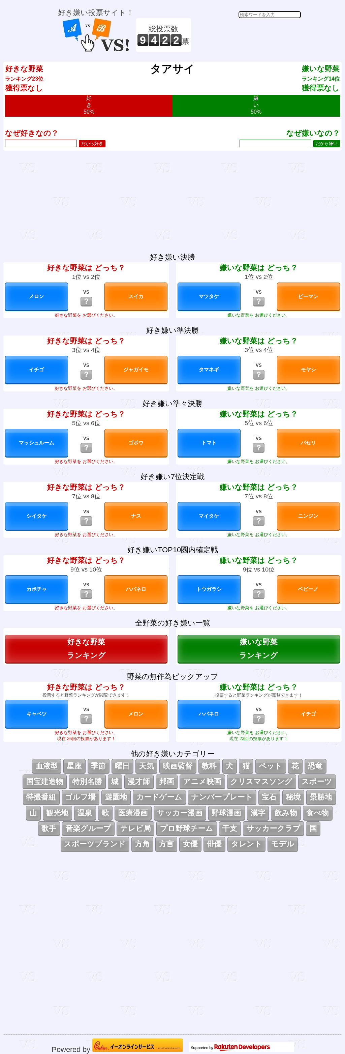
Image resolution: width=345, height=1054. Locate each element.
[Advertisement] (247, 35)
